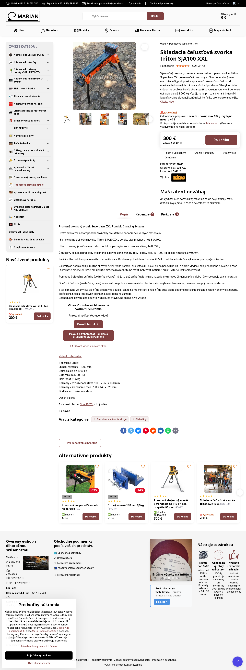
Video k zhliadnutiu (70, 356)
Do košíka (221, 140)
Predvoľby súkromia (101, 660)
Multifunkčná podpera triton (218, 505)
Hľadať (155, 16)
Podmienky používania (164, 660)
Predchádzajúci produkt (82, 443)
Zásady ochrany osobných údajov (132, 660)
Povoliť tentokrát (88, 324)
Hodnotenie (167, 65)
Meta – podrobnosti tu (44, 631)
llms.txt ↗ (162, 601)
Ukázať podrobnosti (39, 663)
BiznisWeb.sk (134, 664)
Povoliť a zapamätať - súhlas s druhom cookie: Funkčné (88, 335)
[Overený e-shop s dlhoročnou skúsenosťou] (36, 563)
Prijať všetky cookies (39, 655)
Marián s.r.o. (213, 123)
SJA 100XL (86, 404)
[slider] (183, 66)
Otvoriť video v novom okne (90, 346)
